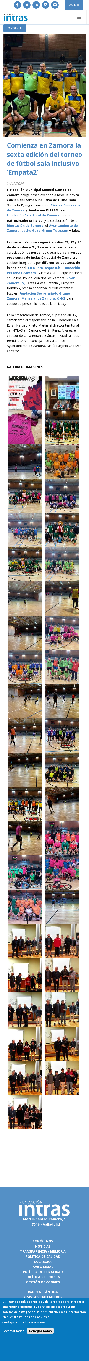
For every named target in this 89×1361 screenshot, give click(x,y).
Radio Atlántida (43, 1292)
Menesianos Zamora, (38, 298)
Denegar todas (40, 1331)
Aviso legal (43, 1266)
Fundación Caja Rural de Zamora (33, 215)
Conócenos (43, 1241)
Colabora (43, 1261)
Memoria (58, 1251)
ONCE (61, 298)
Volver (16, 28)
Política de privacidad (43, 1272)
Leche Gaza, (31, 230)
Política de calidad (43, 1256)
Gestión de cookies (43, 1282)
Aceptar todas (14, 1331)
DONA (73, 5)
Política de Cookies (33, 1317)
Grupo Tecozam (55, 230)
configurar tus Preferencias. (24, 1322)
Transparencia (33, 1251)
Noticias (42, 1246)
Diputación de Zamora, (25, 225)
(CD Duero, (35, 268)
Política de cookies (43, 1277)
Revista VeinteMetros (42, 1297)
